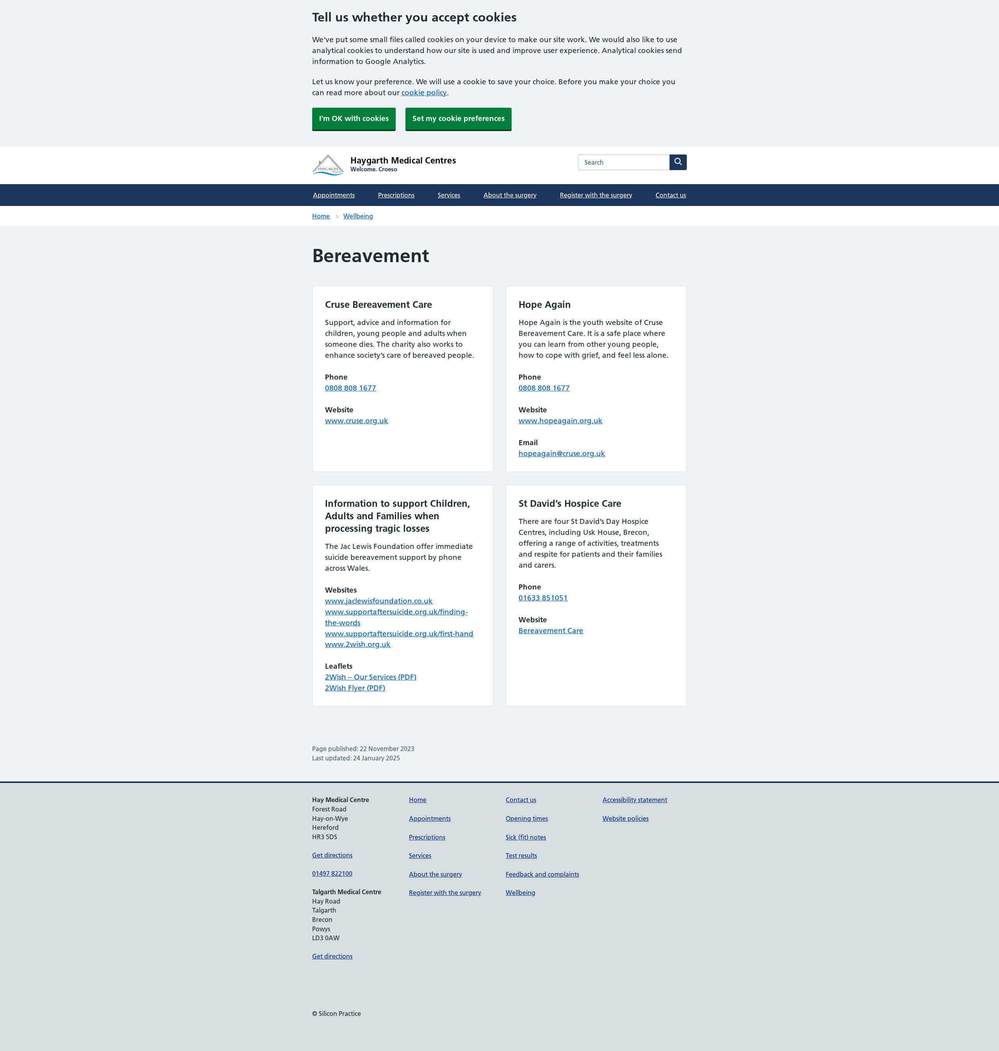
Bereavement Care (551, 630)
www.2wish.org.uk (358, 644)
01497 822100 (332, 873)
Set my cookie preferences (458, 118)
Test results (521, 855)
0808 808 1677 (350, 387)
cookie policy (424, 92)
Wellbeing (358, 216)
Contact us (671, 195)
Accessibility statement (635, 800)
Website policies (626, 818)
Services (449, 195)
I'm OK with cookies (354, 118)
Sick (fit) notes (526, 837)
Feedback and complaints (542, 874)
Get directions (332, 855)
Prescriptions (396, 195)
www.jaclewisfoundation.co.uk (379, 601)
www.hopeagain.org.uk (561, 420)
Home (321, 216)
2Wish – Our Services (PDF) (370, 677)
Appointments (334, 195)
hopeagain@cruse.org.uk (562, 453)
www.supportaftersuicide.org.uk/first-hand (399, 633)
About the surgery (510, 195)
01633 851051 (543, 597)
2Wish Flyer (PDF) (355, 688)
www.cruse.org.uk (356, 420)
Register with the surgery (596, 195)
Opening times (527, 818)
